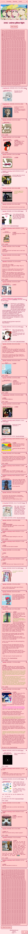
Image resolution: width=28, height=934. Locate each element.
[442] (12, 77)
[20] (14, 31)
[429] (5, 76)
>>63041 (6, 528)
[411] (10, 74)
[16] (6, 31)
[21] (16, 31)
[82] (18, 37)
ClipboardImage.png (6, 442)
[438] (3, 77)
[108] (3, 40)
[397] (25, 72)
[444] (17, 77)
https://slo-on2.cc (8, 321)
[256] (22, 56)
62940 (4, 421)
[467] (25, 80)
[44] (14, 33)
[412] (12, 74)
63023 (22, 395)
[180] (7, 48)
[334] (17, 65)
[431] (10, 76)
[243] (15, 55)
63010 (19, 828)
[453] (15, 79)
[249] (5, 56)
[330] (7, 65)
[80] (14, 37)
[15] (4, 31)
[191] (10, 49)
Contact (20, 1)
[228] (3, 54)
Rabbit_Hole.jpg (6, 122)
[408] (3, 74)
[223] (15, 53)
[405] (20, 73)
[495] (20, 83)
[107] (24, 39)
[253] (15, 56)
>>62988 (14, 815)
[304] (17, 62)
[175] (20, 47)
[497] (25, 83)
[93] (16, 38)
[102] (11, 39)
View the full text (13, 658)
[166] (22, 46)
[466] (22, 80)
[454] (17, 79)
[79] (12, 37)
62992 (19, 802)
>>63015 (6, 835)
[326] (22, 64)
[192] (12, 49)
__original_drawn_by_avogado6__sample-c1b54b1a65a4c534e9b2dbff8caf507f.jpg (7, 90)
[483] (15, 82)
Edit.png (6, 362)
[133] (15, 42)
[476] (22, 81)
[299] (5, 62)
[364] (17, 68)
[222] (12, 53)
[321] (10, 64)
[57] (16, 35)
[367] (25, 68)
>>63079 (6, 279)
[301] (10, 62)
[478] (3, 82)
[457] (25, 79)
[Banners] (18, 84)
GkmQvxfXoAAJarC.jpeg (6, 174)
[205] (20, 50)
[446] (22, 77)
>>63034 (6, 686)
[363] (15, 68)
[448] (3, 79)
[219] (5, 53)
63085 (19, 188)
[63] (4, 36)
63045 (19, 211)
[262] (12, 57)
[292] (12, 61)
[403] (15, 73)
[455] (20, 79)
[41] (8, 33)
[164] (17, 46)
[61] (24, 35)
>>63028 (4, 772)
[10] (18, 30)
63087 (19, 204)
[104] (16, 39)
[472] (12, 81)
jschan (13, 932)
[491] (10, 83)
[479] (5, 82)
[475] (20, 81)
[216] (22, 51)
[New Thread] (14, 26)
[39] (4, 33)
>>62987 (4, 831)
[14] (2, 31)
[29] (8, 32)
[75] (4, 37)
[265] (20, 57)
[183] (15, 48)
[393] (15, 72)
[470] (7, 81)
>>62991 (4, 805)
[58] (18, 35)
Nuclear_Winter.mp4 (7, 752)
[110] (7, 40)
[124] (17, 41)
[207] (25, 50)
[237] (25, 54)
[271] (10, 58)
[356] (22, 67)
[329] (5, 65)
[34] (18, 32)
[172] (12, 47)
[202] (12, 50)
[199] (5, 50)
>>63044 (6, 556)
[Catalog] (14, 84)
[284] (17, 59)
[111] (10, 40)
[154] (17, 45)
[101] (9, 39)
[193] (15, 49)
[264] (17, 57)
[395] (20, 72)
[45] (16, 33)
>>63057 (6, 401)
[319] (5, 64)
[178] (3, 48)
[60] (22, 35)
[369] (5, 70)
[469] (5, 81)
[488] (3, 83)
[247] (25, 55)
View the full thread (14, 225)
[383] (15, 71)
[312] (12, 63)
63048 (4, 229)
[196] (22, 49)
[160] (7, 46)
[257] (25, 56)
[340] (7, 66)
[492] (12, 83)
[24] (22, 31)
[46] (18, 33)
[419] (5, 75)
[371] (10, 70)
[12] (22, 30)
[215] (20, 51)
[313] (15, 63)
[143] (15, 44)
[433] (15, 76)
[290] (7, 61)
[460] (7, 80)
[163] (15, 46)
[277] (25, 58)
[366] (22, 68)
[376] (22, 70)
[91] (12, 38)
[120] (7, 41)
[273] (15, 58)
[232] (12, 54)
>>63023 (6, 392)
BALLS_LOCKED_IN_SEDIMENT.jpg (7, 156)
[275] (20, 58)
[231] (10, 54)
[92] (14, 38)
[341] (10, 66)
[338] (3, 66)
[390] (7, 72)
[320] (7, 64)
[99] (4, 39)
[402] (12, 73)
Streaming (15, 1)
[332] (12, 65)
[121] (10, 41)
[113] (15, 40)
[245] (20, 55)
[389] (5, 72)
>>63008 (4, 346)
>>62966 (4, 469)
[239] (5, 55)
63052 (22, 104)
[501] (10, 84)
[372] (12, 70)
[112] (12, 40)
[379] (5, 71)
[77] (8, 37)
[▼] (23, 932)
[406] (22, 73)
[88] (6, 38)
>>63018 (15, 380)
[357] (25, 67)
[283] (15, 59)
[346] (22, 66)
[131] (10, 42)
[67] (12, 36)
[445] (20, 77)
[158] (3, 46)
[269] (5, 58)
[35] (20, 32)
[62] (2, 36)
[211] (10, 51)
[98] (2, 39)
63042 (4, 542)
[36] (22, 32)
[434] (17, 76)
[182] (12, 48)
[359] (5, 68)
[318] (3, 64)
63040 (19, 520)
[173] (15, 47)
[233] (15, 54)
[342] (12, 66)
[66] (10, 36)
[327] (25, 64)
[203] (15, 50)
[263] (15, 57)
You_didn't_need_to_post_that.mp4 (7, 406)
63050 (19, 492)
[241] (10, 55)
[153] (15, 45)
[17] (8, 31)
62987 (19, 779)
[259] (5, 57)
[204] (17, 50)
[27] (4, 32)
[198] (3, 50)
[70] (18, 36)
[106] (21, 39)
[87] (4, 38)
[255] (20, 56)
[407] (25, 73)
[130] (7, 42)
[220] (7, 53)
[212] (12, 51)
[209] (5, 51)
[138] (3, 44)
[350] (7, 67)
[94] (18, 38)
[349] (5, 67)
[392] (12, 72)
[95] (20, 38)
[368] (3, 70)
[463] (15, 80)
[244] (17, 55)
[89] (8, 38)
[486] (22, 82)
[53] (8, 35)
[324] (17, 64)
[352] (12, 67)
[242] (12, 55)
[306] (22, 62)
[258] (3, 57)
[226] (22, 53)
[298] (3, 62)
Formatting (9, 1)
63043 (19, 550)
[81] (16, 37)
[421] (10, 75)
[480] (7, 82)
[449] (5, 79)
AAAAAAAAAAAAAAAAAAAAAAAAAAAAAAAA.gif (7, 139)
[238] (3, 55)
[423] (15, 75)
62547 (20, 503)
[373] (15, 70)
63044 (4, 560)
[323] (15, 64)
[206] (22, 50)
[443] (15, 77)
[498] (3, 84)
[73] (24, 36)
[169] (5, 47)
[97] (24, 38)
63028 (19, 750)
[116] (22, 40)
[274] (17, 58)
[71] (20, 36)
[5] (10, 30)
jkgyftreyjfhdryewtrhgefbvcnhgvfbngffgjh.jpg (7, 505)
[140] (7, 44)
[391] (10, 72)
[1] (5, 30)
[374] (17, 70)
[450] (7, 79)
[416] (22, 74)
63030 (4, 769)
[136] (22, 42)
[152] (12, 45)
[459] (5, 80)
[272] (12, 58)
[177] (25, 47)
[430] (7, 76)
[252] (12, 56)
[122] (12, 41)
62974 (4, 476)
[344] (17, 66)
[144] (17, 44)
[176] (22, 47)
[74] (2, 37)
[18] (10, 31)
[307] (25, 62)
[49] (24, 33)
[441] (10, 77)
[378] (3, 71)
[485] (20, 82)
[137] (25, 42)
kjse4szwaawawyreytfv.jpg (7, 781)
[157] (25, 45)
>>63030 (6, 766)
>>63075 (14, 284)
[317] (25, 63)
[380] (7, 71)
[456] (22, 79)
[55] (12, 35)
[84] (22, 37)
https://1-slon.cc (5, 322)
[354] (17, 67)
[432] (12, 76)
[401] (10, 73)
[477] (25, 81)
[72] (22, 36)
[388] (3, 72)
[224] (17, 53)
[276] (22, 58)
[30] (10, 32)
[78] (10, 37)
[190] (7, 49)
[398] (3, 73)
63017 (19, 591)
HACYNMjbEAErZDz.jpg (6, 478)
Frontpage (3, 1)
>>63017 (15, 611)
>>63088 (6, 134)
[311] (10, 63)
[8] (14, 30)
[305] (20, 62)
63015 (19, 837)
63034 (19, 689)
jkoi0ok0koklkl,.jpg (7, 839)
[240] (7, 55)
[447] (25, 77)
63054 (19, 255)
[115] (19, 40)
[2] (6, 30)
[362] (12, 68)
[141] (10, 44)
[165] (20, 46)
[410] (7, 74)
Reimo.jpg (6, 329)
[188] (3, 49)
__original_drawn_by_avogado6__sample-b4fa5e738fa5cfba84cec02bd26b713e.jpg (7, 106)
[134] (17, 42)
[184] (17, 48)
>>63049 (6, 244)
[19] (12, 31)
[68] (14, 36)
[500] (7, 84)
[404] (17, 73)
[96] (22, 38)
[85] (24, 37)
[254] (17, 56)
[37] (24, 32)
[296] (22, 61)
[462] (12, 80)
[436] (22, 76)
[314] (17, 63)
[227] (25, 53)
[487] (25, 82)
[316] (22, 63)
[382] (12, 71)
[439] (5, 77)
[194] (17, 49)
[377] (25, 70)
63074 (4, 300)
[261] (10, 57)
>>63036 (4, 545)
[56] (14, 35)
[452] (12, 79)
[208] (3, 51)
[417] (25, 74)
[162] (12, 46)
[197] (25, 49)
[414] (17, 74)
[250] (7, 56)
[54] (10, 35)
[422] (12, 75)
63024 (19, 609)
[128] (3, 42)
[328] (3, 65)
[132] (12, 42)
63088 (19, 137)
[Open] (25, 88)
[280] (7, 59)
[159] (5, 46)
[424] (17, 75)
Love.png (6, 213)
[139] (5, 44)
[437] (25, 76)
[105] (19, 39)
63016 (19, 584)
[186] (22, 48)
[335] (20, 65)
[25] (24, 31)
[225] (20, 53)
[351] (10, 67)
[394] (17, 72)
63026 (19, 662)
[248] (3, 56)
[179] (5, 48)
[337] (25, 65)
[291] (10, 61)
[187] (25, 48)
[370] (7, 70)
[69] (16, 36)
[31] (12, 32)
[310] (7, 63)
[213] (15, 51)
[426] (22, 75)
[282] (12, 59)
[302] (12, 62)
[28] (6, 32)
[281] (10, 59)
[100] (6, 39)
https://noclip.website (7, 524)
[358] (3, 68)
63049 (19, 246)
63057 (19, 404)
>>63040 (4, 535)
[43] (12, 33)
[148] (3, 45)
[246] (22, 55)
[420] (7, 75)
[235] (20, 54)
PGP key (14, 931)
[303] (15, 62)
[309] (5, 63)
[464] (17, 80)
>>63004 (14, 363)
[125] (20, 41)
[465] (20, 80)
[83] (20, 37)
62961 (4, 439)
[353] (15, 67)
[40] (6, 33)
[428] (3, 76)
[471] (10, 81)
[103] (14, 39)
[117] (24, 40)
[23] (20, 31)
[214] (17, 51)
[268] (3, 58)
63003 (19, 568)
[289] (5, 61)
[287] (25, 59)
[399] (5, 73)
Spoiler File (7, 231)
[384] (17, 71)
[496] (22, 83)
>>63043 (4, 563)
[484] (17, 82)
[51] (4, 35)
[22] (18, 31)
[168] (3, 47)
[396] (22, 72)
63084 (4, 172)
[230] (7, 54)
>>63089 (6, 152)
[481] (10, 82)
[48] (22, 33)
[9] (16, 30)
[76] (6, 37)
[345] (20, 66)
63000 (4, 812)
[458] (3, 80)
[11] (20, 30)
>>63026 (6, 659)
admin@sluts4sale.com (14, 930)
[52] (6, 35)
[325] (20, 64)
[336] (22, 65)
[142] (12, 44)
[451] (10, 79)
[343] (15, 66)
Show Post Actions (7, 927)
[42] (10, 33)
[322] (12, 64)
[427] (25, 75)
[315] (20, 63)
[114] (17, 40)
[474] (17, 81)
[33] (16, 32)
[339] (5, 66)
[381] (10, 71)
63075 (19, 261)
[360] (7, 68)
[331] (10, 65)
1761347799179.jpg (6, 570)
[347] (25, 66)
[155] (20, 45)
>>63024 (6, 606)
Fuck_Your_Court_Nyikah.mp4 (7, 190)
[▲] (26, 932)
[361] (10, 68)
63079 (19, 281)
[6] (12, 30)
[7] (13, 30)
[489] (5, 83)
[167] (25, 46)
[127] (25, 41)
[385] (20, 71)
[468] (3, 81)
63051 (22, 88)
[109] (5, 40)
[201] (10, 50)
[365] (20, 68)
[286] (22, 59)
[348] (3, 67)
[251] (10, 56)
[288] (3, 61)
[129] (5, 42)
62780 (19, 326)
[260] (7, 57)
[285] (20, 59)
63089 (18, 154)
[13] (24, 30)
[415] (20, 74)
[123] (15, 41)
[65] (8, 36)
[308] (3, 63)
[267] (25, 57)
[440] (7, 77)
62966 (19, 453)
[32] (14, 32)
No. (20, 88)
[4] (9, 30)
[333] (15, 65)
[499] (5, 84)
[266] (22, 57)
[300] (7, 62)
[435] (20, 76)
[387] (25, 71)
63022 (19, 377)
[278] (3, 59)
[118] (3, 41)
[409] (5, 74)
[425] (20, 75)
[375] (20, 70)
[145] (20, 44)
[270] (7, 58)
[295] (20, 61)
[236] (22, 54)
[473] (15, 81)
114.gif (6, 302)
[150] (7, 45)
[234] (17, 54)
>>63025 (6, 857)
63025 (4, 861)
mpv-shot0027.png (6, 691)
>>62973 (6, 463)
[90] (10, 38)
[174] (17, 47)
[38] (2, 33)
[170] (7, 47)
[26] (2, 32)
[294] (17, 61)
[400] (7, 73)
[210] (7, 51)
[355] (20, 67)
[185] (20, 48)
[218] (3, 53)
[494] (17, 83)
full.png (7, 611)
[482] (12, 82)
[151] (10, 45)
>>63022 (6, 375)
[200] (7, 50)
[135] (20, 42)
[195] (20, 49)
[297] (25, 61)
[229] (5, 54)
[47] (20, 33)
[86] (2, 38)
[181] (10, 48)
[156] (22, 45)
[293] (15, 61)
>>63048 (4, 249)
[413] (15, 74)
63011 (19, 344)
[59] (20, 35)
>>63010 (6, 800)
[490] (7, 83)
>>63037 (4, 523)
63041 (4, 532)
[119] (5, 41)
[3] (7, 30)
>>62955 (14, 442)
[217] (25, 51)
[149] (5, 45)
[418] (3, 75)
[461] (10, 80)
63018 (19, 360)
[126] (22, 41)
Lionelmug (14, 299)
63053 (19, 120)
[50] (2, 35)
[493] (15, 83)
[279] (5, 59)
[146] (22, 44)
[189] (5, 49)
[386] (22, 71)
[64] (6, 36)
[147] (25, 44)
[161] (10, 46)
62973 (4, 466)
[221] (10, 53)
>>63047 (14, 232)
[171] (10, 47)
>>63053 (16, 140)
